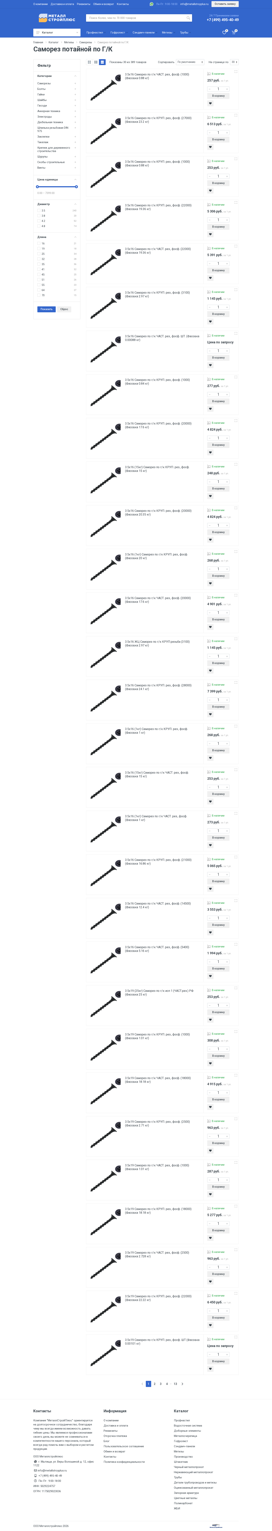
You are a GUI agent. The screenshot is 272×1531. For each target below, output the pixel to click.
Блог (107, 1441)
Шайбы (42, 100)
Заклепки (43, 136)
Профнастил (182, 1420)
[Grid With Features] (96, 62)
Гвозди (42, 105)
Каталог (47, 32)
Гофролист (181, 1441)
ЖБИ (177, 1508)
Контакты (123, 4)
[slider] (37, 186)
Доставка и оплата (62, 4)
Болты (41, 89)
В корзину (218, 95)
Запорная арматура (186, 1493)
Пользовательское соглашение (124, 1446)
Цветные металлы (185, 1498)
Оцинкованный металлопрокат (193, 1487)
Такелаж (42, 142)
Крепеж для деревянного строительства (53, 149)
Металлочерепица (185, 1436)
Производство (183, 1456)
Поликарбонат (183, 1503)
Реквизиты (83, 4)
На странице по (219, 62)
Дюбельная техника (50, 122)
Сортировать (166, 62)
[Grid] (89, 62)
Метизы (179, 1451)
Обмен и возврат (103, 4)
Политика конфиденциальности (124, 1462)
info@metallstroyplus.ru (194, 4)
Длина (41, 237)
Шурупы (42, 156)
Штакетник (181, 1462)
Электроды (44, 116)
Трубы (178, 1477)
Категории (44, 76)
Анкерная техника (48, 111)
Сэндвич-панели (184, 1446)
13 (175, 1384)
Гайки (41, 94)
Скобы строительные (51, 162)
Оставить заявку (225, 3)
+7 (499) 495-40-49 (223, 20)
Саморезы (44, 83)
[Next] (182, 1384)
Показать (47, 309)
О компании (40, 4)
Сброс (64, 309)
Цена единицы (47, 179)
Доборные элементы (187, 1430)
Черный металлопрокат (189, 1467)
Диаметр (43, 204)
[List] (102, 62)
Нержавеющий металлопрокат (193, 1472)
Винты (41, 167)
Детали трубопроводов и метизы (195, 1482)
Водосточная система (188, 1425)
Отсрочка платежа (115, 1436)
